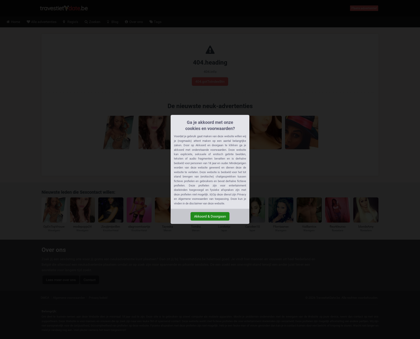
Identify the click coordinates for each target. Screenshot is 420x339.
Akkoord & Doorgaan (210, 216)
